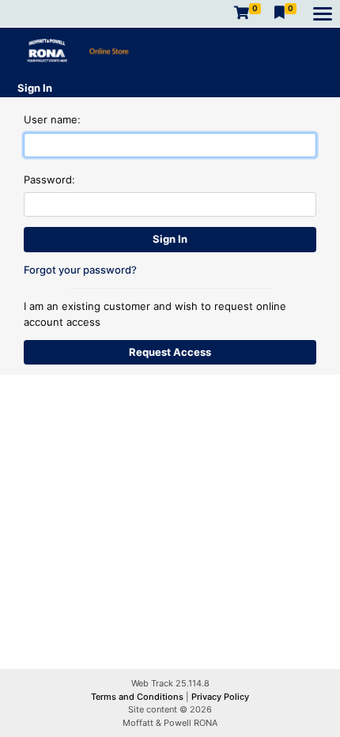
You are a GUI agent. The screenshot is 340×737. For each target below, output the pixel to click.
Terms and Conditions (138, 696)
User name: (52, 119)
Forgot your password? (80, 269)
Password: (49, 179)
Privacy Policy (220, 696)
